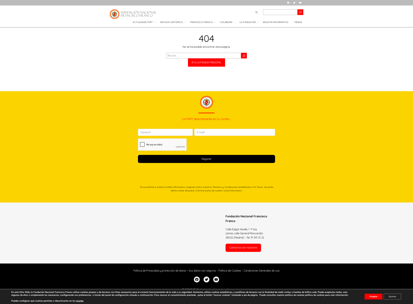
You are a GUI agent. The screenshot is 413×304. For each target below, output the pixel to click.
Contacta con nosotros (243, 247)
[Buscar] (244, 55)
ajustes (80, 300)
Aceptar (373, 296)
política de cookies (314, 295)
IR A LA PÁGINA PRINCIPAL (206, 62)
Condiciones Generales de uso (262, 270)
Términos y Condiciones (224, 187)
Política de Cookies (230, 270)
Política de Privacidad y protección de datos (159, 270)
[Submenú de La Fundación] (258, 22)
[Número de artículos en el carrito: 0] (256, 12)
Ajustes (392, 296)
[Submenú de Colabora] (234, 22)
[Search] (300, 12)
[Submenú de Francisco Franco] (214, 22)
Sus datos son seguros (202, 270)
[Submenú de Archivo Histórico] (185, 22)
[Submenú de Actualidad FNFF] (155, 22)
